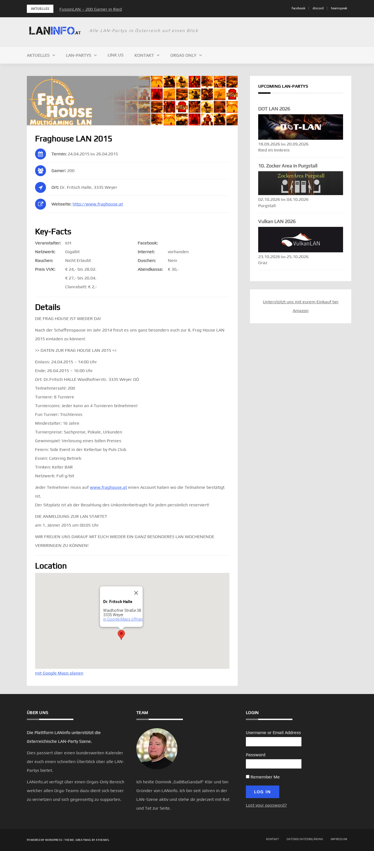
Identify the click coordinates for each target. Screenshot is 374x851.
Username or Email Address (273, 732)
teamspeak (339, 8)
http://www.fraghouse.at (98, 204)
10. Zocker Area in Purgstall (287, 166)
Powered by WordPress (44, 839)
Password (255, 754)
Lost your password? (266, 805)
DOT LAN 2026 (274, 109)
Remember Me (264, 776)
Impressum (339, 839)
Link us (115, 55)
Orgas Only (183, 55)
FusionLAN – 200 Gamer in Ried (90, 9)
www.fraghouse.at (108, 487)
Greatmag (83, 839)
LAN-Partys (78, 55)
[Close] (136, 592)
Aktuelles (38, 55)
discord (318, 8)
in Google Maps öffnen (123, 619)
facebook (298, 8)
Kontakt (144, 55)
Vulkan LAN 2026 (277, 221)
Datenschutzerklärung (305, 839)
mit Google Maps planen (59, 673)
